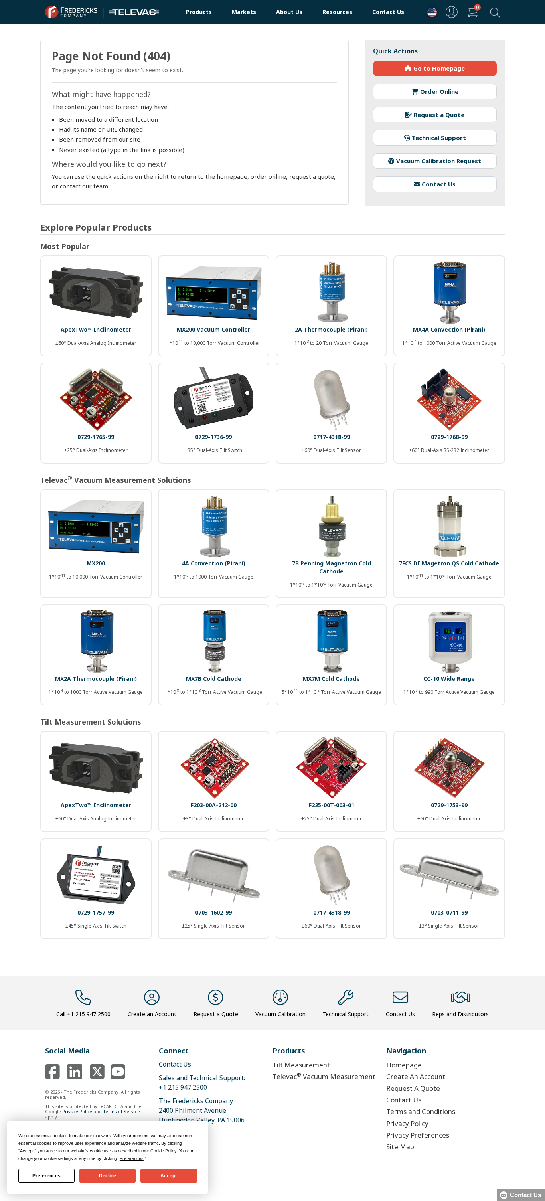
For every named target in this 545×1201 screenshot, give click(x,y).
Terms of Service (121, 1111)
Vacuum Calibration (280, 1014)
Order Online (439, 91)
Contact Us (388, 12)
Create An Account (415, 1076)
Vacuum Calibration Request (438, 161)
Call (83, 1014)
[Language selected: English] (430, 12)
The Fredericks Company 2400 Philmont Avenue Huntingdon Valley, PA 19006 (202, 1110)
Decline (107, 1176)
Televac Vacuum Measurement (323, 1076)
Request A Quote (413, 1088)
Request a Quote (439, 115)
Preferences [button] (132, 1158)
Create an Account (152, 1014)
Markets (244, 12)
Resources (337, 12)
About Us (289, 12)
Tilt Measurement (301, 1064)
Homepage (404, 1064)
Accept (168, 1176)
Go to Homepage (439, 68)
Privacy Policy (77, 1111)
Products (199, 12)
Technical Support (439, 138)
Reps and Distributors (460, 1014)
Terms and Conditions (420, 1111)
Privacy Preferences (417, 1135)
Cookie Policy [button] (163, 1150)
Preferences (46, 1176)
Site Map (400, 1146)
